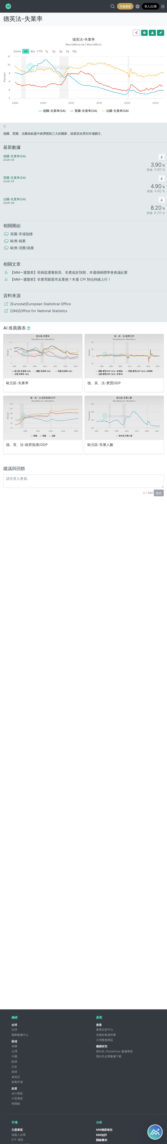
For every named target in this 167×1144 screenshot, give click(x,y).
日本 (14, 1066)
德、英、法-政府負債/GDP (27, 445)
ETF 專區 (17, 1139)
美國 (14, 1046)
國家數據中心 (20, 1034)
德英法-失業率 (23, 18)
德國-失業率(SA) (14, 156)
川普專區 (17, 1098)
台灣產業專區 (104, 1040)
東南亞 (16, 1077)
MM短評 (101, 1135)
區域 (14, 1041)
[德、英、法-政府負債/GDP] (42, 418)
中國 (14, 1056)
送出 (159, 493)
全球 (14, 1024)
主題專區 (17, 1129)
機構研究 (101, 1046)
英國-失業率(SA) (14, 177)
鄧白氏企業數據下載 (109, 1056)
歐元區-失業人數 (100, 445)
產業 (99, 1024)
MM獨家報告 (104, 1129)
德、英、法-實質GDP (104, 383)
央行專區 (17, 1093)
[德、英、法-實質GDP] (124, 356)
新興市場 (17, 1082)
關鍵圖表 (101, 1140)
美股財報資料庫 (106, 1034)
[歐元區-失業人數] (124, 418)
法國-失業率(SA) (14, 199)
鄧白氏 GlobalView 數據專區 (114, 1051)
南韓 (14, 1071)
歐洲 (14, 1061)
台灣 (14, 1051)
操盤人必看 (19, 1134)
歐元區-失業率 (17, 383)
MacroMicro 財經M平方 (7, 6)
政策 (14, 1088)
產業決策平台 (104, 1029)
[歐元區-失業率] (42, 356)
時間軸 (16, 1103)
